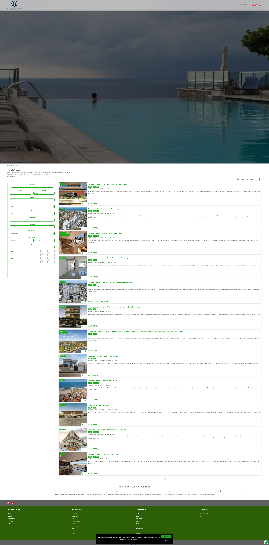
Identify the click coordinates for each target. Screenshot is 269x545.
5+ (53, 251)
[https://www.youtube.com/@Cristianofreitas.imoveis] (256, 5)
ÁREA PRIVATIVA (32, 237)
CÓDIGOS (32, 244)
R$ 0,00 (13, 185)
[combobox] (246, 179)
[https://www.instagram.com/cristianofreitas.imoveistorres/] (253, 5)
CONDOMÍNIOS (32, 217)
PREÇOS (32, 184)
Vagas (11, 254)
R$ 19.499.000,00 (49, 185)
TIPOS (32, 210)
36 (184, 479)
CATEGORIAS (32, 224)
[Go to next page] (187, 478)
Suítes (11, 251)
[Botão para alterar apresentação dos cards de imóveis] (238, 179)
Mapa (243, 179)
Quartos (11, 258)
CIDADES (32, 197)
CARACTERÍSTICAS (32, 230)
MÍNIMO (20, 190)
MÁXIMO (44, 190)
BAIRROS (32, 204)
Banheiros (12, 261)
